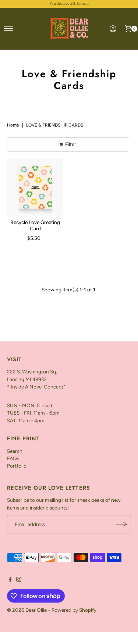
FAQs (13, 458)
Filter (70, 144)
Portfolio (16, 466)
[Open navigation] (8, 28)
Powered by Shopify (74, 610)
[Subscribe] (122, 524)
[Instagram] (18, 580)
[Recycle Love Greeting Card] (35, 187)
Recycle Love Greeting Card (35, 225)
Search (14, 451)
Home (13, 125)
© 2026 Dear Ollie (27, 610)
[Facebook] (10, 580)
